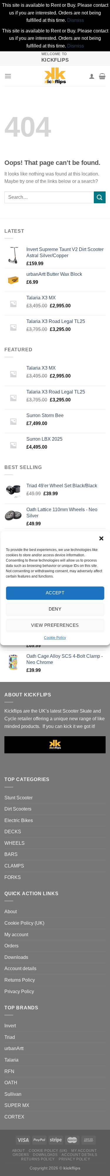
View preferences (55, 625)
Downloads (16, 957)
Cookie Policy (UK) (24, 923)
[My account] (92, 76)
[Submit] (100, 197)
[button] (101, 538)
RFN (9, 1071)
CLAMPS (14, 865)
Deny (55, 608)
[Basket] (102, 76)
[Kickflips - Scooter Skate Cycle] (55, 76)
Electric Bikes (18, 820)
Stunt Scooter (18, 797)
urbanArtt (13, 1048)
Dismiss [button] (75, 20)
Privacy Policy (19, 991)
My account (16, 934)
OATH (10, 1082)
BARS (11, 854)
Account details (20, 968)
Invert (10, 1025)
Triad (9, 1037)
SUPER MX (16, 1105)
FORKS (12, 877)
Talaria (11, 1059)
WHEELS (14, 843)
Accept (55, 592)
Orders (11, 945)
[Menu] (7, 76)
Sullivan (12, 1094)
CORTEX (14, 1116)
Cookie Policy (55, 638)
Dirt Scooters (17, 808)
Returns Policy (19, 980)
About (10, 911)
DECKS (12, 831)
